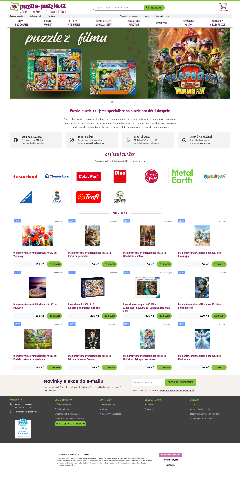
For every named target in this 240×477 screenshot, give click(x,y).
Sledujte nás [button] (153, 400)
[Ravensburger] (25, 197)
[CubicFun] (88, 176)
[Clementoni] (57, 176)
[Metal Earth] (182, 176)
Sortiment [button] (106, 400)
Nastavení (170, 465)
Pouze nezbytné (170, 460)
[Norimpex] (214, 176)
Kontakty (51, 16)
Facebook (149, 404)
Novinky (147, 16)
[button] (154, 8)
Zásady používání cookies (202, 418)
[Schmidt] (57, 197)
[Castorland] (25, 176)
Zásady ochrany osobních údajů (204, 414)
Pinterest (149, 409)
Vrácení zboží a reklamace (67, 414)
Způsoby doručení (17, 16)
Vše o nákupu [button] (63, 400)
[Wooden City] (120, 197)
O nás (192, 404)
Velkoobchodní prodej (200, 409)
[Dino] (120, 176)
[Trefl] (88, 197)
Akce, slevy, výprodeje (129, 16)
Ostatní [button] (194, 400)
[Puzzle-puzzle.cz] (38, 7)
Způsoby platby (36, 16)
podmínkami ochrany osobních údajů (176, 390)
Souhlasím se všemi (170, 454)
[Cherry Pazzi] (151, 176)
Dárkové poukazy (163, 16)
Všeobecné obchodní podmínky (69, 418)
